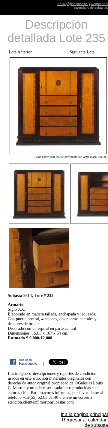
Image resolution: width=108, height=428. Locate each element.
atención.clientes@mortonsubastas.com (41, 402)
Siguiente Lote (82, 52)
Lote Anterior (20, 52)
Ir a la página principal (72, 4)
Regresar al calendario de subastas (91, 5)
